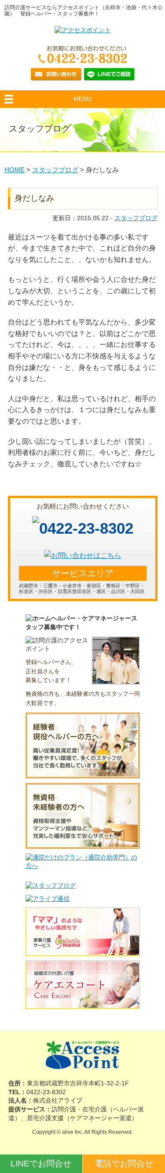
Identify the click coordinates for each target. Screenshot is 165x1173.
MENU (82, 98)
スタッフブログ (136, 217)
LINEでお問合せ (41, 1163)
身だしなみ (34, 198)
